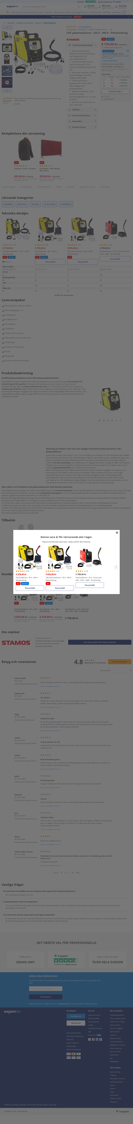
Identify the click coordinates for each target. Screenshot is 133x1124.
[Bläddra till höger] (116, 567)
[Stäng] (117, 533)
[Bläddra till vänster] (17, 567)
